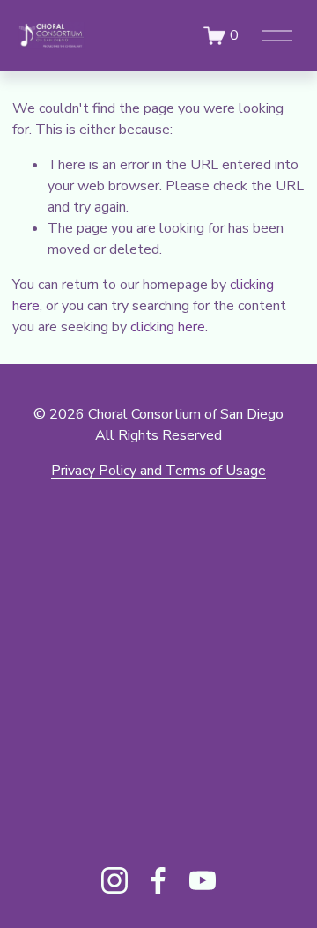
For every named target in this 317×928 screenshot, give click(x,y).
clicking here (167, 327)
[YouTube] (202, 880)
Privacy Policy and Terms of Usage (158, 470)
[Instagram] (114, 880)
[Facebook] (158, 880)
